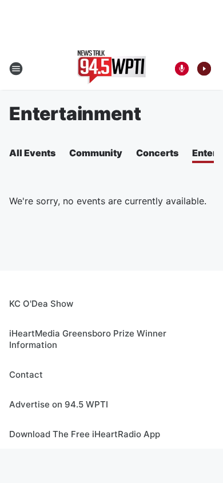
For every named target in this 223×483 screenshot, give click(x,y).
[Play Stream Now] (204, 69)
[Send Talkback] (182, 69)
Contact (26, 374)
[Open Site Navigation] (16, 69)
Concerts (157, 153)
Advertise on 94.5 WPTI (58, 404)
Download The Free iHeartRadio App (84, 434)
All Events (32, 153)
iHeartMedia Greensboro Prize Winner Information (87, 339)
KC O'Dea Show (41, 303)
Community (95, 153)
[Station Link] (111, 68)
